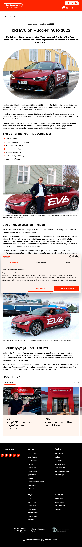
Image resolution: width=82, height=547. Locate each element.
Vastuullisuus (32, 471)
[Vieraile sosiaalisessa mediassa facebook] (2, 455)
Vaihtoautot (59, 454)
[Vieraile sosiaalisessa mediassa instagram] (10, 455)
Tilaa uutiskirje (33, 461)
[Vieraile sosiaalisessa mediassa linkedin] (6, 455)
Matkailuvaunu (60, 464)
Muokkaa (39, 288)
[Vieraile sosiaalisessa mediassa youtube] (18, 455)
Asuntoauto (32, 502)
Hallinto (30, 478)
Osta (58, 449)
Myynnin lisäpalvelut (62, 471)
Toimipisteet (32, 468)
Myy (30, 494)
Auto (29, 499)
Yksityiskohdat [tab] (41, 262)
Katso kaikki (10, 382)
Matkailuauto (59, 461)
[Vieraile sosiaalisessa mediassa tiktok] (14, 455)
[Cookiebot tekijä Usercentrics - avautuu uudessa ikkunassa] (71, 256)
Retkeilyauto (32, 509)
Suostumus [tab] (14, 262)
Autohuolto (59, 499)
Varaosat (58, 509)
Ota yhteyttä (32, 454)
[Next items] (78, 383)
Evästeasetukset (51, 540)
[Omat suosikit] (67, 8)
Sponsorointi (32, 475)
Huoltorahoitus (60, 506)
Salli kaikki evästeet (67, 288)
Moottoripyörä (60, 468)
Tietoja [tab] (67, 262)
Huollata (60, 494)
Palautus (31, 489)
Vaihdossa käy (33, 516)
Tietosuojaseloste (33, 540)
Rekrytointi (31, 464)
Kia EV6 (21, 107)
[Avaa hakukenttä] (72, 8)
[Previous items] (75, 383)
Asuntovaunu (32, 506)
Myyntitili (31, 520)
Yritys (31, 449)
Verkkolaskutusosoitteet (36, 482)
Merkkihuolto (59, 502)
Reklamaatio (32, 485)
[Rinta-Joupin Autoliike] (13, 6)
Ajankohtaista (32, 457)
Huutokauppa (59, 475)
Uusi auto (58, 457)
